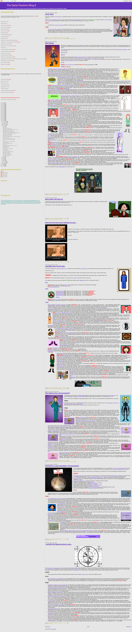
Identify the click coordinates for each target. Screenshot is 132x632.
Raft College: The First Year (65, 113)
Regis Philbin (82, 395)
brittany (49, 461)
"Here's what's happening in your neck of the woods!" (11, 136)
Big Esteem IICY (80, 417)
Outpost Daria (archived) (5, 53)
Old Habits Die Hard (61, 511)
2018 (3, 111)
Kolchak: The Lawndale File (53, 430)
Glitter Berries (3, 47)
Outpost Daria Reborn (5, 55)
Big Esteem (50, 308)
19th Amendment (83, 268)
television (51, 623)
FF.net (105, 307)
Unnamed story (62, 125)
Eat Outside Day (58, 16)
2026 (3, 102)
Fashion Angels (51, 325)
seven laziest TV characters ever (96, 477)
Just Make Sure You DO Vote (55, 266)
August (4, 125)
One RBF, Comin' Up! (6, 150)
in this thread (62, 166)
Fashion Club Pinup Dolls (79, 57)
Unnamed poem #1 (59, 291)
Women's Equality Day (61, 268)
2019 (3, 110)
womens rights (67, 388)
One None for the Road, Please (8, 151)
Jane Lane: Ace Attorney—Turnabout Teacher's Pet (71, 95)
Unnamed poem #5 (59, 295)
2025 (3, 103)
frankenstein (50, 194)
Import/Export (60, 336)
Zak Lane (81, 404)
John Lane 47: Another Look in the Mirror (56, 604)
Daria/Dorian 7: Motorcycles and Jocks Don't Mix (57, 68)
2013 (3, 117)
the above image (76, 570)
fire (58, 38)
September (5, 124)
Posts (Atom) (53, 629)
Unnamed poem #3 (59, 293)
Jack (63, 339)
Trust (74, 492)
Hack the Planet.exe (52, 89)
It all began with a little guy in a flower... (9, 139)
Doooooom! (5, 144)
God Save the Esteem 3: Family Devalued (65, 332)
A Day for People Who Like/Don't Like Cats (10, 145)
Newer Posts (47, 626)
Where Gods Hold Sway (52, 159)
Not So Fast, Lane (54, 299)
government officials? (98, 484)
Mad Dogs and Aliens (6, 152)
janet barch (55, 388)
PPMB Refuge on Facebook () (7, 60)
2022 (3, 107)
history (49, 623)
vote (58, 388)
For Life (59, 81)
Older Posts (128, 626)
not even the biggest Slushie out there (121, 469)
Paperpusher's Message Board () (8, 56)
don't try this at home (56, 219)
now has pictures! (93, 482)
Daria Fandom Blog (4, 32)
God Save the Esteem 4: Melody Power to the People (60, 85)
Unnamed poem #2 (59, 292)
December (5, 121)
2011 (3, 119)
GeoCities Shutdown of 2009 (70, 60)
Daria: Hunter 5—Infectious (53, 72)
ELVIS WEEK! (5, 147)
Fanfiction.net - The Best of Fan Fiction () (10, 42)
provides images (85, 574)
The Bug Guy (4, 175)
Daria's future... (68, 285)
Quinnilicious (52, 349)
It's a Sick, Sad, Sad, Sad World (54, 29)
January (4, 162)
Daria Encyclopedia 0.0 (5, 29)
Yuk (3, 140)
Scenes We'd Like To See (93, 485)
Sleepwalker (62, 117)
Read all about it (91, 481)
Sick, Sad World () (5, 62)
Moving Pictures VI (52, 104)
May (4, 158)
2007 (3, 166)
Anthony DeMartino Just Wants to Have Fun (57, 304)
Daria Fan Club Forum (5, 81)
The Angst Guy (51, 37)
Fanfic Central (5, 149)
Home (88, 626)
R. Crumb (80, 45)
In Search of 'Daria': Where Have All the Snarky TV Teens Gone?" (100, 476)
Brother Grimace (51, 261)
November (5, 122)
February (4, 161)
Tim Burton (70, 396)
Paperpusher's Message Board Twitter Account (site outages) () (13, 58)
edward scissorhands (53, 461)
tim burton (59, 461)
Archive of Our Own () (6, 25)
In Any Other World (51, 600)
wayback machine (62, 388)
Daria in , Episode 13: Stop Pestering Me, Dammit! (60, 426)
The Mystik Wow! (6, 142)
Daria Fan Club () (5, 30)
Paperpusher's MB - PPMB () (7, 92)
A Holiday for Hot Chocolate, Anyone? (9, 141)
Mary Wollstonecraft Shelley (121, 49)
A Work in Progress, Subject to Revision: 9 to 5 (57, 162)
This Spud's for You (6, 137)
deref (51, 38)
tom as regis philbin (64, 461)
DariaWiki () (4, 38)
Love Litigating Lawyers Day (56, 19)
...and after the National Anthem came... (58, 544)
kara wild (61, 38)
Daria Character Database (6, 27)
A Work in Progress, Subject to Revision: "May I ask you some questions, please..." (77, 530)
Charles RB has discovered (78, 475)
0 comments (64, 37)
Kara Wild (78, 19)
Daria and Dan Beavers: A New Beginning (56, 578)
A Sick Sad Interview (67, 64)
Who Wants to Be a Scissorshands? (57, 393)
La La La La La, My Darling (7, 154)
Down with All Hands (6, 146)
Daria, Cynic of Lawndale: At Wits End (62, 312)
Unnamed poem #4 (59, 294)
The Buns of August (6, 155)
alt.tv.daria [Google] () (6, 79)
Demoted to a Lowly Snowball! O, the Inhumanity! (62, 466)
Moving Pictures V (60, 506)
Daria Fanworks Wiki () (6, 34)
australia (49, 38)
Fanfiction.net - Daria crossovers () (8, 45)
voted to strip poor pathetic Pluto (119, 468)
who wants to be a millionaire (72, 461)
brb (48, 388)
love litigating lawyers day (69, 38)
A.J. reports (75, 477)
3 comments (65, 261)
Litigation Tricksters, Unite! (7, 135)
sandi (75, 38)
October (4, 123)
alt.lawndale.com (4, 23)
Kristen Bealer (5, 172)
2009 (3, 163)
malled (61, 219)
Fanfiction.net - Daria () (6, 43)
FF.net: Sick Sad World (5, 84)
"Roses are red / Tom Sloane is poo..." (9, 138)
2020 (3, 109)
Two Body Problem (51, 121)
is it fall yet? (51, 388)
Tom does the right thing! (59, 25)
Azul (3, 171)
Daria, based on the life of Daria (84, 58)
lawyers (64, 38)
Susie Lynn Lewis (93, 483)
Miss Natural (49, 43)
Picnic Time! (49, 14)
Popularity (62, 110)
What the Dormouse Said (64, 452)
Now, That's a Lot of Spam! (7, 134)
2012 (3, 118)
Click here (82, 280)
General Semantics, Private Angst (54, 592)
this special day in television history (54, 567)
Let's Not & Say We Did (97, 487)
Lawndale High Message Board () (8, 49)
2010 (3, 120)
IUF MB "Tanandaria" (5, 88)
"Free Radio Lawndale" (96, 59)
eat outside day (55, 38)
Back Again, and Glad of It (54, 199)
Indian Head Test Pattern (73, 567)
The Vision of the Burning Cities (68, 156)
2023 (3, 106)
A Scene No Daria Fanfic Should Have (67, 433)
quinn (62, 194)
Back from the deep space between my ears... (60, 222)
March (4, 160)
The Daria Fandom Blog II (21, 5)
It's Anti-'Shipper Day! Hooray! (8, 148)
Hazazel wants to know (77, 478)
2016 (3, 113)
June (4, 157)
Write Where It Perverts (7, 153)
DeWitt (54, 318)
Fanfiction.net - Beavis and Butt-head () (9, 40)
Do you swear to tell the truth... (59, 321)
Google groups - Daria (5, 86)
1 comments (64, 218)
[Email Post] (67, 37)
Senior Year (50, 513)
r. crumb (64, 194)
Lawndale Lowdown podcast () (8, 51)
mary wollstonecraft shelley (56, 194)
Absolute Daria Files (4, 21)
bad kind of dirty (50, 219)
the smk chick (4, 176)
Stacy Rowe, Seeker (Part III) (54, 608)
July (4, 156)
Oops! (61, 108)
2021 (3, 108)
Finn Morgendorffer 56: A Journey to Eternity (66, 77)
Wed (61, 524)
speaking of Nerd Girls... (54, 286)
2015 (3, 114)
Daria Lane (65, 284)
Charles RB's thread (92, 488)
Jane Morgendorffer (53, 100)
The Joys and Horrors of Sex (8, 143)
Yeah (60, 455)
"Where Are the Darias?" (119, 475)
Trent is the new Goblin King (79, 480)
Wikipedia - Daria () (5, 64)
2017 (3, 112)
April (4, 159)
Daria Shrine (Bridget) (5, 36)
